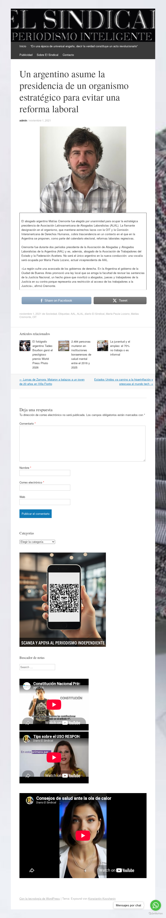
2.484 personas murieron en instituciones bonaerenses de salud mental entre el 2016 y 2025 (81, 354)
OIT (34, 317)
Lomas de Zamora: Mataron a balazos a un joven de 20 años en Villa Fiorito (52, 381)
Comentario (27, 423)
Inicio (22, 46)
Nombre (25, 468)
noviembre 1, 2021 (40, 120)
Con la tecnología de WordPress (39, 898)
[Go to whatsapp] (155, 905)
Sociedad (51, 313)
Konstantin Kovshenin (102, 898)
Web (22, 497)
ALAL (80, 313)
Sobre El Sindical (47, 55)
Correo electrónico (31, 482)
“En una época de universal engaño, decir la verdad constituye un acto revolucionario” (84, 46)
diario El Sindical (95, 313)
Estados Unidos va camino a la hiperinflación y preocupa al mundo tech (123, 381)
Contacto (68, 55)
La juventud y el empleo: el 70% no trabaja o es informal (120, 347)
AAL (73, 313)
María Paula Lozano (118, 313)
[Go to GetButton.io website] (156, 913)
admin (23, 120)
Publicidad (25, 55)
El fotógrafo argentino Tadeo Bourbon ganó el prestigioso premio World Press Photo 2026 (42, 354)
